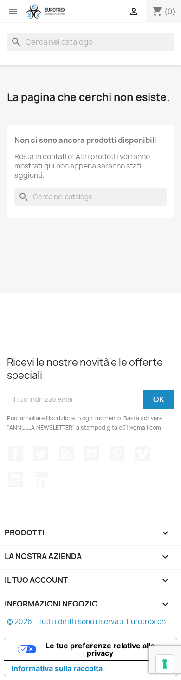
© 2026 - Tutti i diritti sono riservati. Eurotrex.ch (86, 621)
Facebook (15, 453)
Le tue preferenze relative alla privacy (100, 649)
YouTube (91, 453)
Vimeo (142, 453)
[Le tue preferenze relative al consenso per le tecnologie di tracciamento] (165, 664)
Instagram (15, 479)
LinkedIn (40, 479)
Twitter (40, 453)
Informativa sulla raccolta (57, 668)
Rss (66, 453)
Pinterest (117, 453)
